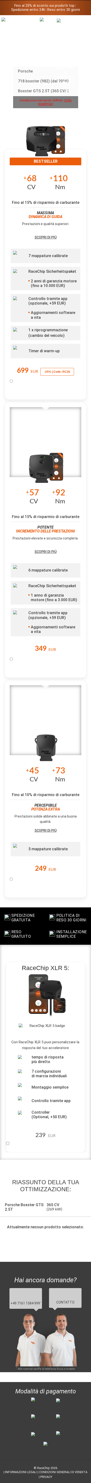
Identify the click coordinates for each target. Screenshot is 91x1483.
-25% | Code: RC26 (57, 371)
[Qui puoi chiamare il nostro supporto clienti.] (65, 52)
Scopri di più (45, 237)
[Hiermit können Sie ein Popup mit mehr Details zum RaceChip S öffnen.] (46, 749)
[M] (82, 21)
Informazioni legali (21, 1472)
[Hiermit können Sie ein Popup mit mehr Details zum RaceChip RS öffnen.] (46, 471)
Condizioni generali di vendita (63, 1472)
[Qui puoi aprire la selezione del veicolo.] (48, 57)
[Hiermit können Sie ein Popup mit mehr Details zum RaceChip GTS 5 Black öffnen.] (45, 144)
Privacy (46, 1477)
